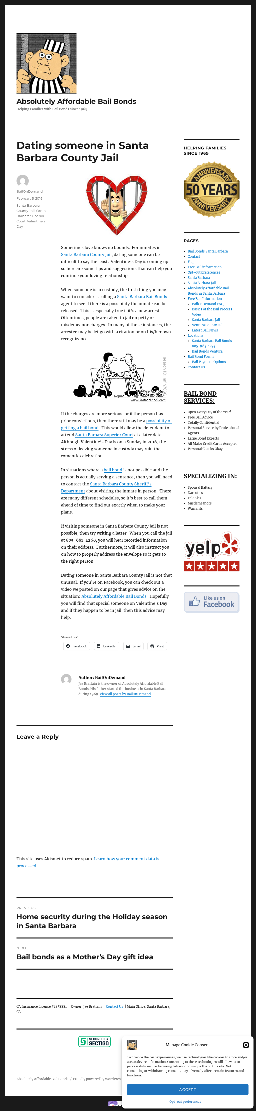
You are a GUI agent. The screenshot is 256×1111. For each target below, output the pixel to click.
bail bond (113, 469)
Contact (194, 256)
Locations (196, 335)
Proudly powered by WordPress (97, 1079)
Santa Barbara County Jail (86, 254)
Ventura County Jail (207, 325)
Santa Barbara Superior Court (104, 434)
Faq (191, 262)
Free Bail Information (205, 299)
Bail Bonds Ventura (207, 351)
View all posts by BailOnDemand (125, 694)
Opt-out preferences (185, 1101)
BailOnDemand (29, 191)
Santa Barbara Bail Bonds (142, 296)
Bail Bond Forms (201, 357)
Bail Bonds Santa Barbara (208, 251)
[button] (246, 1045)
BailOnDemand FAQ (207, 304)
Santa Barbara (199, 278)
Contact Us (114, 1006)
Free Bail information (205, 267)
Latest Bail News (205, 330)
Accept (187, 1089)
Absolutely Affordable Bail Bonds (76, 101)
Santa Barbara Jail (202, 283)
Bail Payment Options (209, 362)
